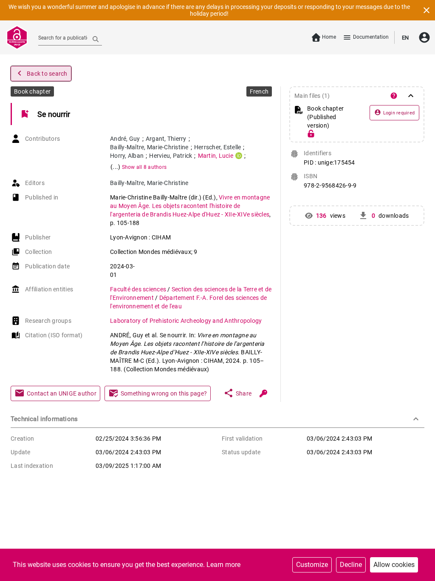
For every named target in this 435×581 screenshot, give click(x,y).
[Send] (95, 38)
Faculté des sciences (138, 289)
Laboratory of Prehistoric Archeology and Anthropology (186, 320)
